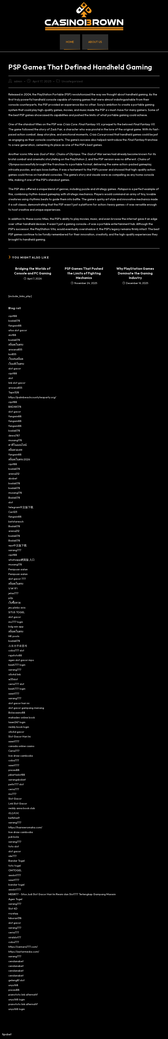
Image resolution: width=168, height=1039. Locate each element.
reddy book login (18, 726)
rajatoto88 (15, 655)
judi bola (13, 836)
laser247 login (16, 722)
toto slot (13, 846)
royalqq (13, 913)
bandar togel (16, 884)
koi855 (12, 354)
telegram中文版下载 (20, 507)
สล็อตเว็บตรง (15, 344)
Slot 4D (12, 908)
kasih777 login (16, 664)
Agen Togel (15, 899)
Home (70, 42)
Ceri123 (12, 511)
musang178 (15, 440)
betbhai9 (14, 817)
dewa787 (14, 435)
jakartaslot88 (16, 774)
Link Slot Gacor (17, 803)
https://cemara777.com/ (23, 946)
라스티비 (13, 813)
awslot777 (14, 875)
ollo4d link (14, 674)
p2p (10, 597)
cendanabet (16, 961)
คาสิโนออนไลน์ (17, 444)
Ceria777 (13, 750)
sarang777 (14, 550)
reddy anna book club (21, 808)
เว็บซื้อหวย (14, 602)
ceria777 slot (16, 684)
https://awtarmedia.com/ (23, 951)
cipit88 (12, 316)
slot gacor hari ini (19, 703)
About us (95, 42)
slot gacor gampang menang (26, 707)
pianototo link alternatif (22, 994)
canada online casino (21, 746)
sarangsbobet (17, 779)
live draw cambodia (20, 755)
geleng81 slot (16, 980)
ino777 (12, 793)
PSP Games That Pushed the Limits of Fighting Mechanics (84, 273)
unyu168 (13, 985)
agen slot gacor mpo (21, 660)
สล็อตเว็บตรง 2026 (19, 459)
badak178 (14, 320)
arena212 (13, 473)
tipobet (6, 1034)
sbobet (12, 478)
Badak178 (14, 497)
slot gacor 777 (17, 578)
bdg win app (16, 626)
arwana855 (15, 349)
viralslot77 (14, 937)
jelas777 (13, 593)
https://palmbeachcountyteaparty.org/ (32, 397)
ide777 (12, 856)
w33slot (13, 679)
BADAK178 (14, 406)
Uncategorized (72, 81)
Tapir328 (13, 392)
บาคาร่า (13, 588)
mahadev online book (21, 717)
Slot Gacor (15, 798)
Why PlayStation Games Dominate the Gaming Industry (135, 273)
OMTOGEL (15, 870)
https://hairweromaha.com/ (25, 827)
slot (10, 378)
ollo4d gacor (16, 731)
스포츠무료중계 (17, 645)
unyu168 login (16, 999)
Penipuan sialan (18, 569)
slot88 (12, 335)
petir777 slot (16, 784)
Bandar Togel (16, 860)
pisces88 (13, 770)
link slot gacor (16, 382)
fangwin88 (15, 325)
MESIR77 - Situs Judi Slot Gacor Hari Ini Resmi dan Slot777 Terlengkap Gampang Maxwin (62, 894)
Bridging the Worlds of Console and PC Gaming (32, 270)
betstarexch (16, 521)
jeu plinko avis (16, 607)
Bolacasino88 (16, 712)
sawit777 (13, 693)
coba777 (13, 760)
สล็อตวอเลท (15, 449)
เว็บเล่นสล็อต (15, 358)
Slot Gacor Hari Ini (19, 736)
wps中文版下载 (17, 545)
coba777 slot (16, 650)
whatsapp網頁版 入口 (21, 559)
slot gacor (14, 368)
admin (18, 81)
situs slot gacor (17, 330)
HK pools (13, 636)
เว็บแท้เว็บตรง (16, 363)
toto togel (14, 865)
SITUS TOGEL (16, 612)
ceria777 (13, 789)
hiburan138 (15, 918)
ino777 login (15, 621)
